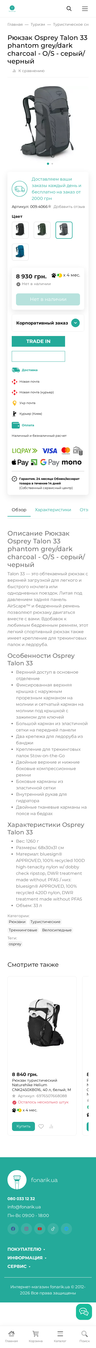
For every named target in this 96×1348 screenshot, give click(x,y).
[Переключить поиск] (69, 8)
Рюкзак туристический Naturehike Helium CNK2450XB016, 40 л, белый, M (41, 1085)
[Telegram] (66, 1228)
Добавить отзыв (69, 206)
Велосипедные (57, 930)
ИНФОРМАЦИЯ (25, 1258)
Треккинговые (23, 930)
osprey (15, 944)
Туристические (45, 921)
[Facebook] (13, 1228)
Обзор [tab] (19, 509)
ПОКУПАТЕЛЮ (24, 1249)
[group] (48, 126)
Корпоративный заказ (42, 323)
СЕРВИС (17, 1266)
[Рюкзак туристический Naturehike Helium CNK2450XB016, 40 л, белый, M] (42, 1024)
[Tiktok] (53, 1228)
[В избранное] (41, 1126)
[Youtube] (39, 1228)
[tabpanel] (48, 738)
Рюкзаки (17, 921)
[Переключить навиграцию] (85, 8)
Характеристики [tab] (53, 509)
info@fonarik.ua (24, 1206)
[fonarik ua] (12, 8)
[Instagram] (26, 1228)
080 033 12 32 (21, 1198)
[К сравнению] (51, 1126)
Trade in (38, 341)
